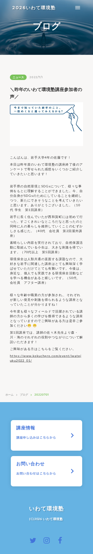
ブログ (24, 394)
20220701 (41, 394)
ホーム (9, 394)
